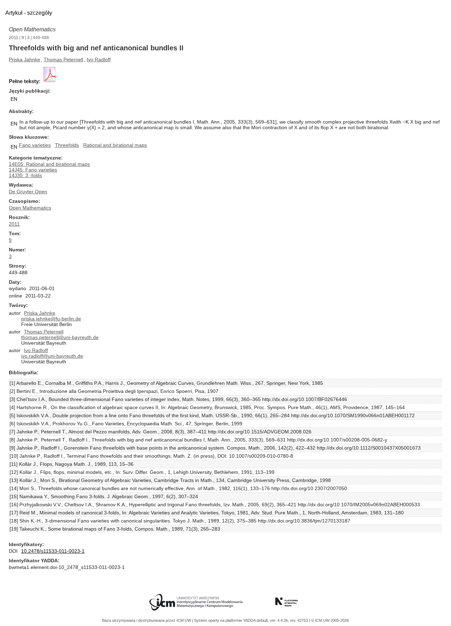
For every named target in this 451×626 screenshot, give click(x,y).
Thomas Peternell (63, 59)
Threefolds (67, 145)
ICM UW (184, 620)
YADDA (250, 620)
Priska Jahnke (24, 59)
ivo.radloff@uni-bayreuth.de (52, 356)
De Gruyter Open (28, 191)
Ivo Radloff (99, 59)
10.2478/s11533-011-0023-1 (53, 551)
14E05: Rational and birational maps (49, 164)
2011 (13, 37)
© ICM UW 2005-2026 (330, 620)
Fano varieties (35, 145)
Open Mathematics (32, 29)
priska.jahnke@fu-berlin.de (51, 318)
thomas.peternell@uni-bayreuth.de (60, 337)
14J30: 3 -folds (25, 175)
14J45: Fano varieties (33, 170)
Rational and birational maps (115, 145)
